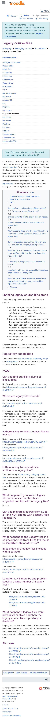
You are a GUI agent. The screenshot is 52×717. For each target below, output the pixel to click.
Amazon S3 (7, 100)
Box (4, 103)
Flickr (4, 90)
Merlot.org (6, 117)
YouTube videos (8, 134)
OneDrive (6, 124)
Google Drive (7, 83)
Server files (6, 69)
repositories (7, 183)
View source (28, 19)
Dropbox (6, 107)
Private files (7, 76)
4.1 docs (12, 16)
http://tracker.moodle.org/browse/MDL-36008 (23, 442)
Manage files (12, 361)
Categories (8, 672)
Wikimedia (6, 97)
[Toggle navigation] (3, 3)
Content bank (7, 80)
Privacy (5, 705)
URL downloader (9, 93)
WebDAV (6, 131)
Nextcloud (6, 121)
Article (26, 16)
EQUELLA (6, 127)
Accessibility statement (11, 715)
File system (7, 110)
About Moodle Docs (10, 708)
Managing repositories (11, 62)
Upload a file (7, 66)
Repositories (40, 48)
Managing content (23, 48)
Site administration (38, 672)
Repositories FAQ (9, 141)
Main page (7, 48)
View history (43, 19)
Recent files (7, 73)
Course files (11, 167)
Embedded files (8, 138)
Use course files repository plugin (32, 358)
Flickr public (7, 86)
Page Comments (41, 16)
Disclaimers (6, 712)
